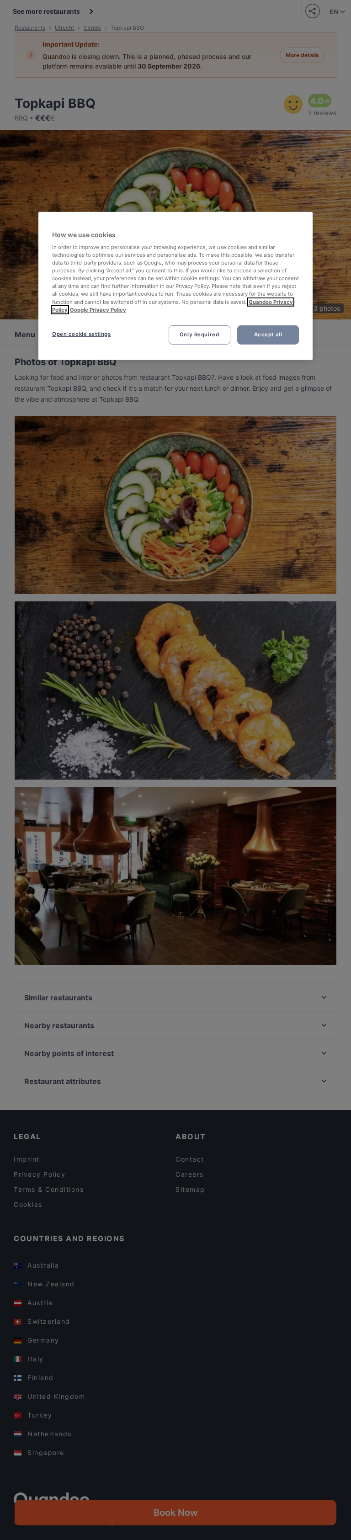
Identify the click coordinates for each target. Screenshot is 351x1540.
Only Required (199, 334)
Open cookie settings (81, 334)
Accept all (268, 334)
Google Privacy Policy (98, 309)
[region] (175, 286)
